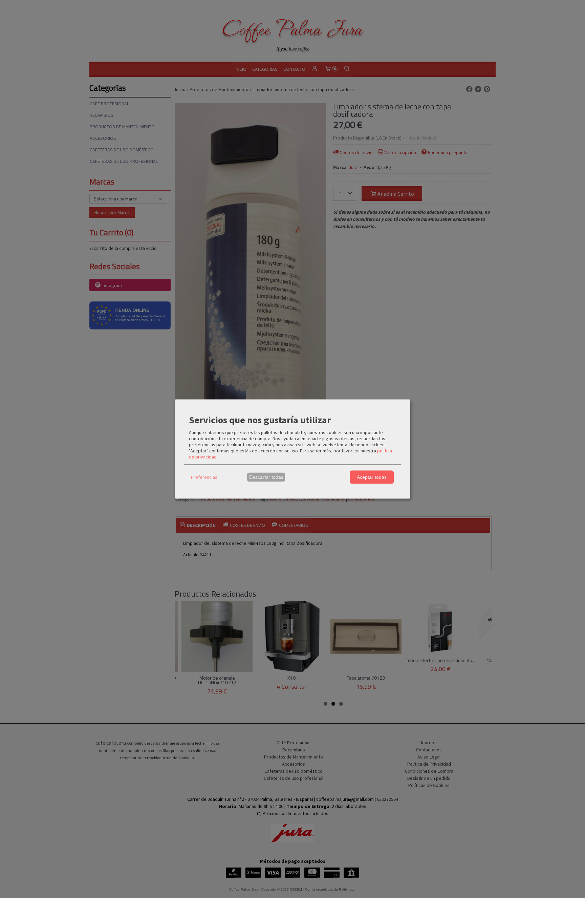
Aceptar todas (372, 477)
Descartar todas (266, 477)
